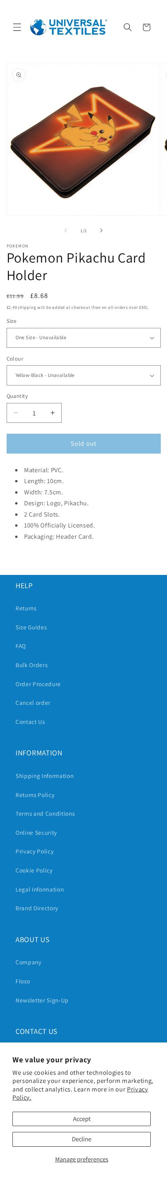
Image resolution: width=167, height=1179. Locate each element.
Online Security (36, 832)
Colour (15, 358)
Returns (26, 608)
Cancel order (33, 702)
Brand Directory (37, 908)
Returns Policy (35, 795)
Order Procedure (38, 684)
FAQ (21, 646)
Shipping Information (44, 776)
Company (29, 962)
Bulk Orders (31, 665)
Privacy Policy (35, 851)
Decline (81, 1139)
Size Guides (31, 627)
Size (12, 320)
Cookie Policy (34, 870)
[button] (17, 27)
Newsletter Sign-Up (42, 1000)
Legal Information (40, 889)
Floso (23, 981)
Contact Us (30, 721)
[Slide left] (65, 230)
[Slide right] (101, 230)
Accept (81, 1118)
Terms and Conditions (45, 813)
